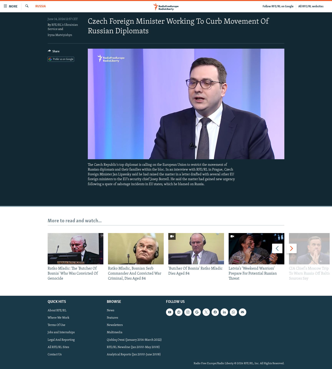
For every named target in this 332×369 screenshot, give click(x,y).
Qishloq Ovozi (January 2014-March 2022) (134, 339)
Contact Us (55, 354)
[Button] (53, 52)
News (110, 310)
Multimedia (114, 332)
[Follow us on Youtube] (169, 312)
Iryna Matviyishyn (60, 35)
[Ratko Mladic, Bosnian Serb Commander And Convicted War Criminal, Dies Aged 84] (136, 248)
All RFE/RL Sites (58, 347)
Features (112, 317)
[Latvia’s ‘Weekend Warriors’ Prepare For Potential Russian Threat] (256, 248)
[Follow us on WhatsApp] (233, 312)
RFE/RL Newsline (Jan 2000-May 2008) (133, 347)
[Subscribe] (242, 312)
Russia (40, 6)
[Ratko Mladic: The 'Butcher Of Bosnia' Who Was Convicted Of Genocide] (75, 248)
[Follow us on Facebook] (215, 312)
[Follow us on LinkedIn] (224, 312)
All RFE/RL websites (311, 6)
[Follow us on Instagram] (188, 312)
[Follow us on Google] (197, 312)
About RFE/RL (57, 310)
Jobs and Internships (61, 332)
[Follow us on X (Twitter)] (206, 312)
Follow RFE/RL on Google (278, 6)
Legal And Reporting (61, 339)
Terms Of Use (56, 325)
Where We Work (58, 317)
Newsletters (115, 325)
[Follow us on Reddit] (178, 312)
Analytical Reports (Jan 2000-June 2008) (134, 354)
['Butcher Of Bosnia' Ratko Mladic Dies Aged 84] (196, 248)
